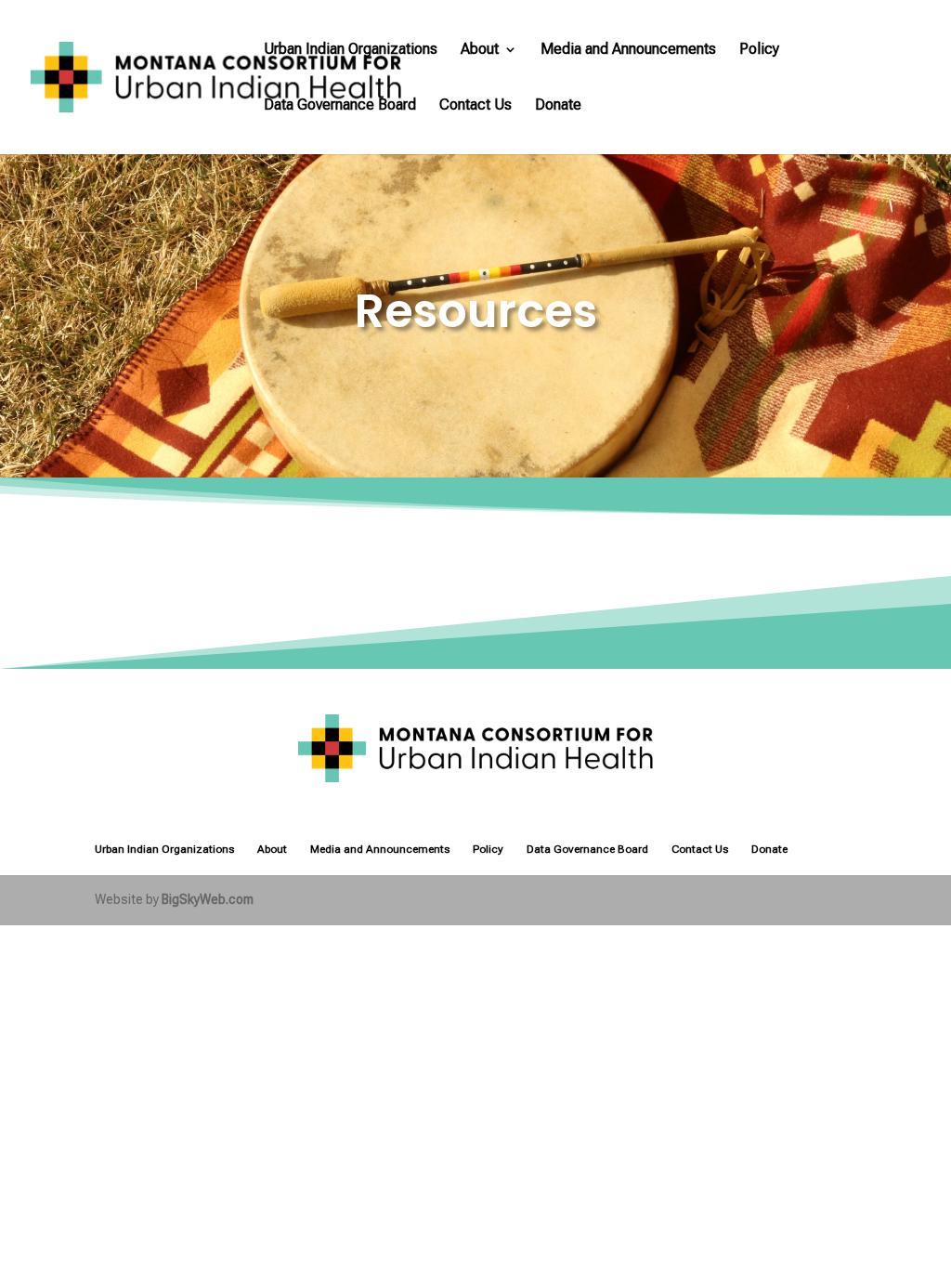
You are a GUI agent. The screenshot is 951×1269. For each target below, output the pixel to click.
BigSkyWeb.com (208, 899)
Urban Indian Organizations (350, 50)
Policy (759, 50)
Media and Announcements (628, 50)
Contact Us (475, 105)
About (480, 50)
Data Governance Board (340, 105)
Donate (558, 105)
